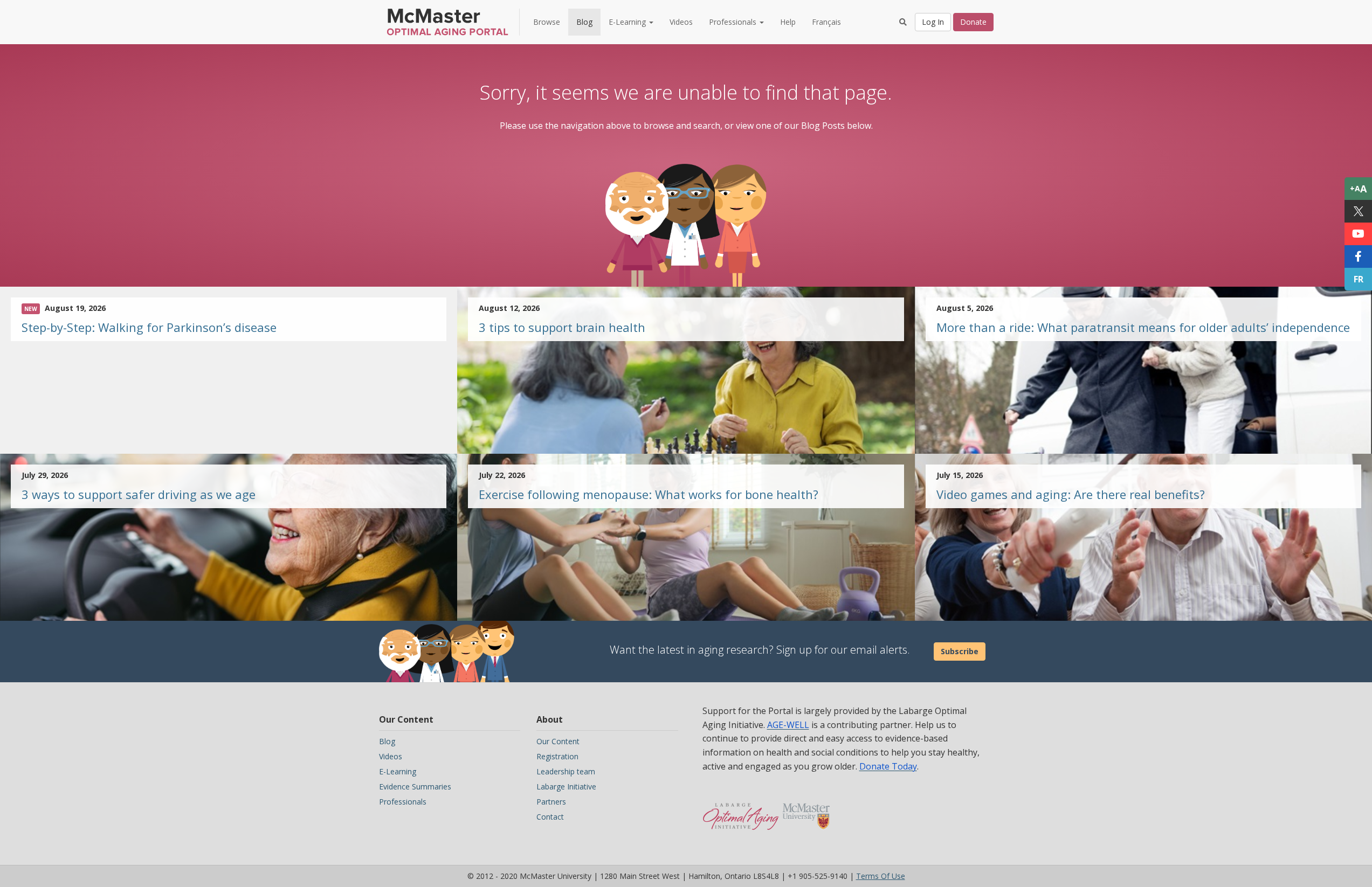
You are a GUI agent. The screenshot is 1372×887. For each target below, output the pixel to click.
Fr (1358, 279)
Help (788, 22)
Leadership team (565, 771)
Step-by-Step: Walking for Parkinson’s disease (149, 327)
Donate (973, 22)
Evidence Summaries (415, 786)
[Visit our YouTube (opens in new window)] (1358, 234)
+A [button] (1358, 188)
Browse (546, 22)
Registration (557, 756)
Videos (681, 22)
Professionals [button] (734, 22)
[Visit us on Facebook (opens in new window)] (1358, 256)
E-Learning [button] (628, 22)
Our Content (558, 741)
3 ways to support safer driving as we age (139, 494)
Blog (584, 22)
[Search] (903, 22)
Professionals (402, 801)
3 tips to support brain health (562, 327)
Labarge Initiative (566, 786)
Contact (550, 817)
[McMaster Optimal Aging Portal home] (741, 811)
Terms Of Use (880, 876)
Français (826, 22)
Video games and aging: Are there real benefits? (1070, 494)
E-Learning (397, 771)
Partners (551, 801)
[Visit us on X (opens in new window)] (1358, 211)
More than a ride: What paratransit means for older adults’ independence (1143, 327)
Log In (933, 22)
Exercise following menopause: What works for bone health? (648, 494)
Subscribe (959, 651)
